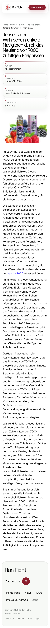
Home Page (13, 592)
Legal (37, 618)
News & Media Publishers (29, 25)
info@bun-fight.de (17, 599)
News (12, 25)
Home (5, 25)
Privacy (20, 618)
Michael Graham (13, 69)
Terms (29, 618)
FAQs (39, 592)
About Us (10, 618)
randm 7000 (15, 273)
